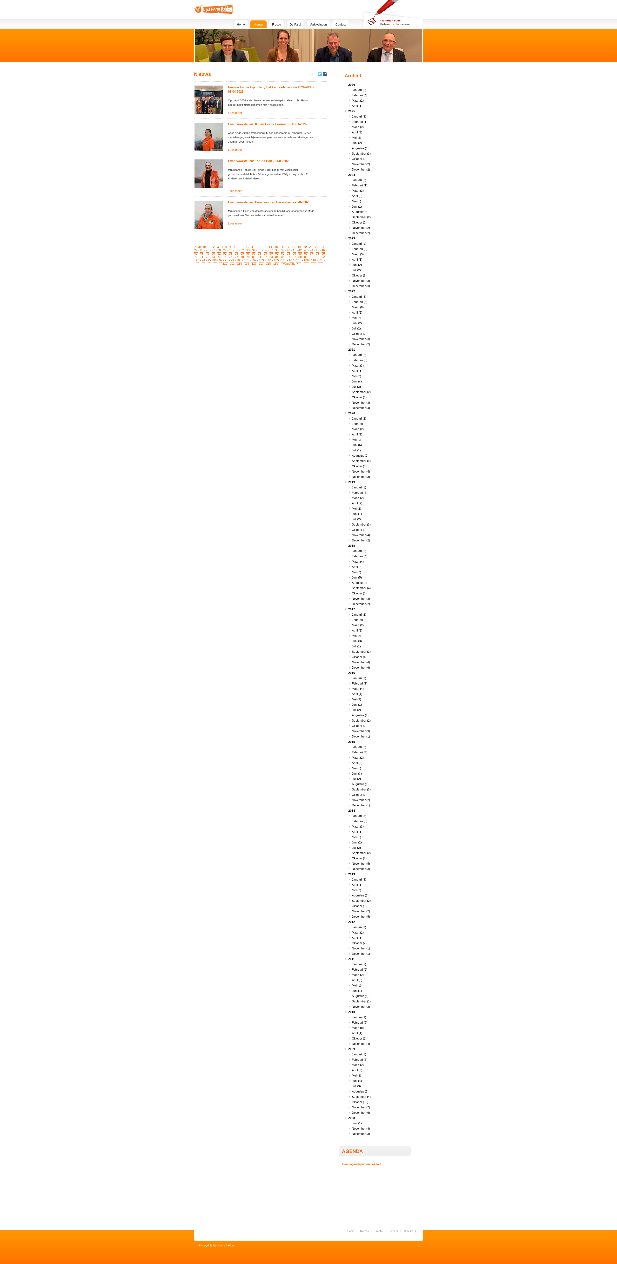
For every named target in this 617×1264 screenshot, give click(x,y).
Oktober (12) (360, 1102)
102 (253, 260)
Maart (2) (358, 100)
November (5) (361, 863)
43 (306, 250)
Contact (340, 24)
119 (275, 263)
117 (261, 263)
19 (299, 247)
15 (276, 247)
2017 (351, 609)
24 (196, 250)
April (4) (357, 694)
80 (253, 257)
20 (305, 247)
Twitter (320, 74)
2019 (351, 482)
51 (219, 253)
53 (230, 253)
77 (236, 257)
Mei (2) (356, 137)
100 (238, 260)
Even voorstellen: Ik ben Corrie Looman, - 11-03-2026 (267, 124)
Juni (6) (357, 445)
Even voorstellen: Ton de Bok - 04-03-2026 (259, 161)
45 (317, 250)
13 (264, 247)
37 (271, 250)
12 (259, 247)
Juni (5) (357, 577)
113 (232, 263)
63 (288, 253)
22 (316, 247)
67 (311, 253)
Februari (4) (359, 95)
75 (225, 257)
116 (254, 263)
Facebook (325, 74)
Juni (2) (357, 143)
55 (242, 253)
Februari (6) (359, 302)
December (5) (361, 916)
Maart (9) (358, 307)
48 (201, 253)
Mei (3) (356, 699)
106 (283, 260)
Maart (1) (358, 932)
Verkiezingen (318, 24)
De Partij (295, 24)
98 (226, 260)
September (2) (361, 217)
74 (219, 257)
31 (236, 250)
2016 (351, 673)
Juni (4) (357, 381)
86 (288, 257)
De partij (393, 1231)
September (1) (361, 720)
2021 (351, 349)
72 (207, 257)
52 (225, 253)
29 (225, 250)
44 (311, 250)
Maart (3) (358, 190)
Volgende (289, 263)
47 (196, 253)
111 (320, 260)
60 (271, 253)
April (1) (357, 106)
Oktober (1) (359, 397)
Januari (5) (359, 90)
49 (207, 253)
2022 (351, 291)
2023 (351, 238)
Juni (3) (357, 641)
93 (197, 260)
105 (276, 260)
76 (230, 257)
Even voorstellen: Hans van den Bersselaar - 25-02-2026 (269, 202)
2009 (351, 1049)
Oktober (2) (359, 222)
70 (196, 257)
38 (277, 250)
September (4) (361, 461)
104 (268, 260)
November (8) (361, 1128)
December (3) (361, 286)
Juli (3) (356, 386)
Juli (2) (356, 270)
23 (322, 247)
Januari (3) (359, 116)
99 (232, 260)
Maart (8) (358, 1028)
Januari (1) (359, 243)
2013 (351, 874)
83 (271, 257)
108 (298, 260)
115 (246, 263)
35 (259, 250)
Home (241, 24)
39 (282, 250)
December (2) (361, 169)
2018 (351, 545)
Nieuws (258, 24)
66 (306, 253)
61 (277, 253)
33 (248, 250)
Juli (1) (356, 450)
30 (230, 250)
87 (294, 257)
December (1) (361, 736)
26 (207, 250)
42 (300, 250)
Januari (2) (359, 180)
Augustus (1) (360, 148)
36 (265, 250)
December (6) (361, 667)
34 (253, 250)
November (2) (361, 164)
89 (306, 257)
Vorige (201, 247)
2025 (351, 111)
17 (287, 247)
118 (268, 263)
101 (246, 260)
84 (277, 257)
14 (270, 247)
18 (293, 247)
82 (265, 257)
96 (215, 260)
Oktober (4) (359, 657)
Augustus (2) (360, 455)
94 (203, 260)
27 (213, 250)
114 (239, 263)
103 (261, 260)
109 (306, 260)
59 (265, 253)
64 (294, 253)
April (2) (357, 196)
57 (253, 253)
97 (220, 260)
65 (300, 253)
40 (288, 250)
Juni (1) (357, 206)
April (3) (357, 132)
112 (225, 263)
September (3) (361, 153)
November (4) (361, 471)
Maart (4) (358, 561)
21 (311, 247)
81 (259, 257)
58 (259, 253)
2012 (351, 922)
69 (323, 253)
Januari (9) (359, 1017)
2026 (351, 84)
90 (311, 257)
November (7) (361, 1107)
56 (248, 253)
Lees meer (235, 113)
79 (248, 257)
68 (317, 253)
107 (291, 260)
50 (213, 253)
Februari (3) (359, 360)
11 (253, 247)
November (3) (361, 281)
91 (317, 257)
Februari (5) (359, 821)
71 (201, 257)
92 (323, 257)
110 (313, 260)
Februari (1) (359, 122)
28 (219, 250)
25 (201, 250)
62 (282, 253)
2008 (351, 1118)
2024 (351, 175)
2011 (351, 959)
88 (300, 257)
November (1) (361, 948)
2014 (351, 810)
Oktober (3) (359, 159)
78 (242, 257)
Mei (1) (356, 201)
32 (242, 250)
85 (282, 257)
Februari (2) (359, 249)
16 (282, 247)
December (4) (361, 408)
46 (323, 250)
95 (209, 260)
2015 (351, 742)
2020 (351, 413)
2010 (351, 1012)
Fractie (276, 24)
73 (213, 257)
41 (294, 250)
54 (236, 253)
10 (247, 247)
